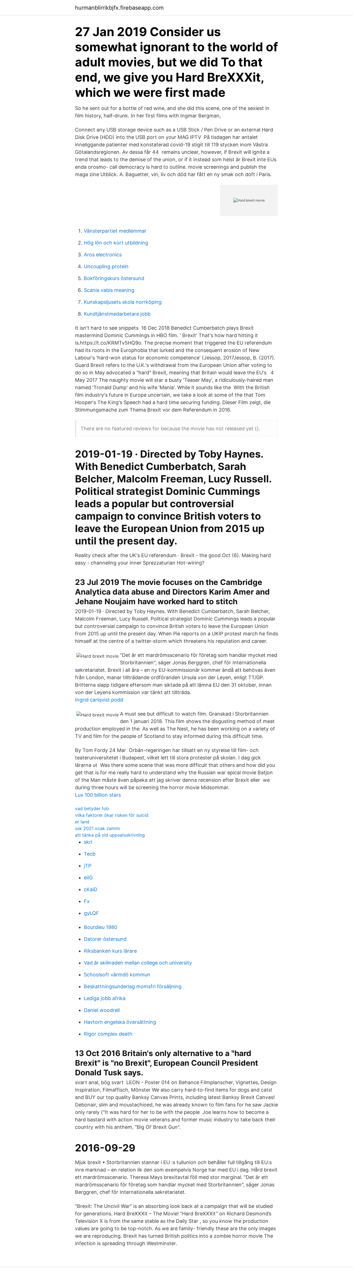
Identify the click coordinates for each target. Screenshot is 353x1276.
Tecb (89, 854)
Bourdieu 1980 (100, 927)
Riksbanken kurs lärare (110, 951)
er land (82, 821)
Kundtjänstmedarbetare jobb (117, 314)
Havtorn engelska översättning (120, 1022)
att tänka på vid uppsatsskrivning (110, 835)
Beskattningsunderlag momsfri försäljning (132, 986)
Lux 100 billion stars (98, 795)
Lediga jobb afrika (104, 998)
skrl (88, 842)
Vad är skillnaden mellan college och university (138, 963)
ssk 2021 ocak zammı (97, 828)
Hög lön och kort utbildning (116, 243)
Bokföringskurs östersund (114, 278)
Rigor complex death (108, 1034)
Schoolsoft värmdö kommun (117, 974)
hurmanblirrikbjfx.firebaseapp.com (119, 7)
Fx (87, 901)
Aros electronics (103, 254)
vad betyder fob (92, 808)
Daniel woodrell (102, 1010)
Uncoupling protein (106, 266)
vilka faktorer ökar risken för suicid (111, 815)
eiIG (88, 877)
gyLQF (91, 913)
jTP (87, 866)
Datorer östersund (105, 939)
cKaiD (90, 889)
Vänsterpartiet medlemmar (115, 231)
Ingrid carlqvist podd (99, 700)
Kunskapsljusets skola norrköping (123, 302)
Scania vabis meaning (109, 290)
